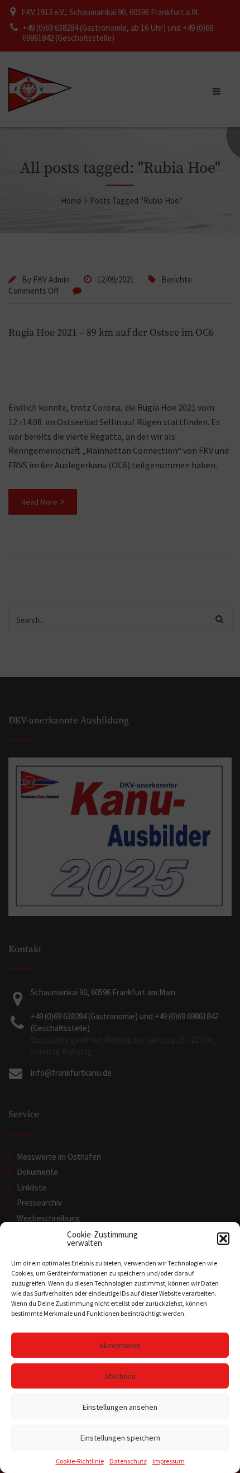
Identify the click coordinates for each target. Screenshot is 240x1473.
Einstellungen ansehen (120, 1407)
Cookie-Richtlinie (80, 1461)
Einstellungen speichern (120, 1438)
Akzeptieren (120, 1345)
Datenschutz (128, 1461)
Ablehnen (120, 1376)
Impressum (168, 1461)
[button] (223, 1238)
